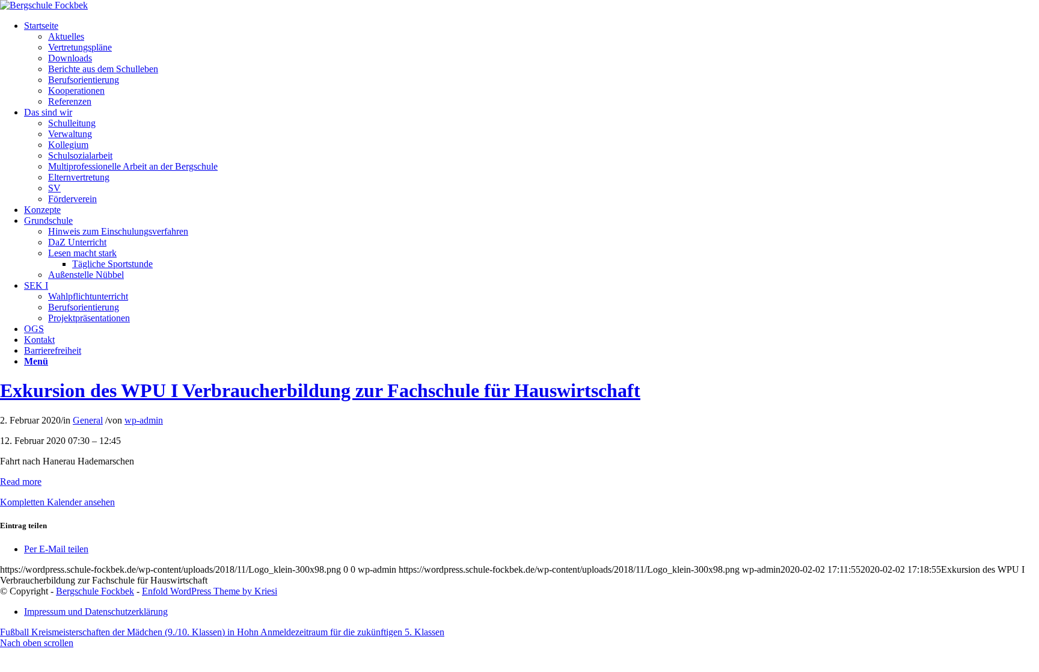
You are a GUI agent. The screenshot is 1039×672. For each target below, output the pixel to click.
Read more (20, 481)
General (88, 420)
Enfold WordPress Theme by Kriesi (209, 591)
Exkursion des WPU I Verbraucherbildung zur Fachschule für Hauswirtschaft (320, 390)
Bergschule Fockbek (95, 591)
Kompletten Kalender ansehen (57, 502)
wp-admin (143, 420)
